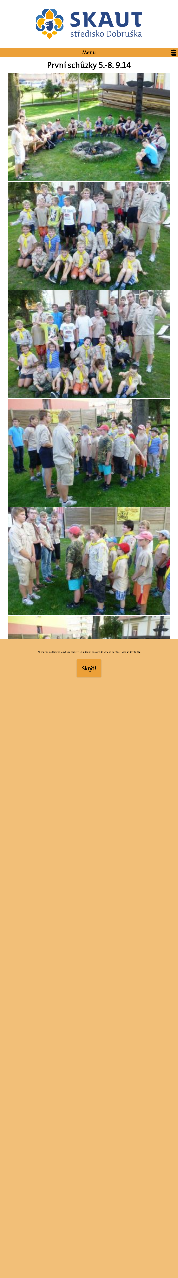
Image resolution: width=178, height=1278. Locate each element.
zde (138, 651)
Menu (89, 52)
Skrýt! (89, 668)
